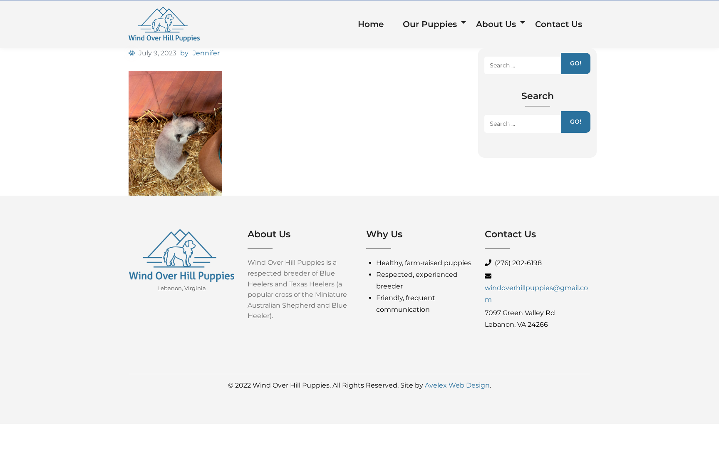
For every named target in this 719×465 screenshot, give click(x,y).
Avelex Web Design (457, 385)
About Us (496, 24)
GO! (575, 63)
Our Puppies (430, 24)
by (184, 53)
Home (371, 24)
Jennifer (206, 53)
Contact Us (558, 24)
